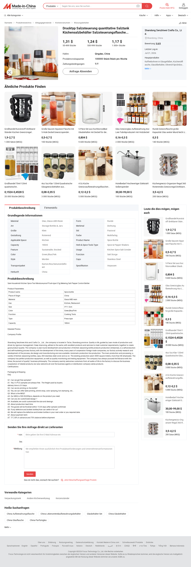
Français (55, 545)
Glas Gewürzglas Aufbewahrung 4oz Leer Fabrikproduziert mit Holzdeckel (174, 287)
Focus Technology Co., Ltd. (93, 551)
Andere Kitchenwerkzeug (38, 498)
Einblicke (149, 542)
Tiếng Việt (162, 545)
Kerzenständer (62, 498)
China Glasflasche (15, 520)
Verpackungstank (12, 498)
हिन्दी (134, 545)
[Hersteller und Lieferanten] (19, 6)
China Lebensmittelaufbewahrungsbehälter (61, 513)
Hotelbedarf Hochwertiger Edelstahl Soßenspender (174, 399)
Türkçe (152, 545)
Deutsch (89, 545)
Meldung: (18, 448)
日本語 (127, 545)
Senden (29, 474)
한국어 (118, 545)
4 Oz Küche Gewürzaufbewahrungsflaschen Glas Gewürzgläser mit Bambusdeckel (174, 376)
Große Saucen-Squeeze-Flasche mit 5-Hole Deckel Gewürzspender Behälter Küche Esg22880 (174, 242)
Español (34, 545)
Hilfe (157, 15)
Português (44, 545)
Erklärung (52, 542)
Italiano (79, 545)
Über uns (41, 542)
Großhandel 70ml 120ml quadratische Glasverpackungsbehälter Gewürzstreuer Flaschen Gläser (174, 332)
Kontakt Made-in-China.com (108, 542)
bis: (21, 441)
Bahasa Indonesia (177, 545)
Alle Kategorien (14, 15)
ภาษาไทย (143, 545)
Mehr (147, 68)
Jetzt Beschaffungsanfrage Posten (79, 479)
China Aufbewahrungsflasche (20, 513)
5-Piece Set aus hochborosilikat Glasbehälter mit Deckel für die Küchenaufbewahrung (174, 265)
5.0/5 (158, 43)
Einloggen (183, 7)
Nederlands (100, 545)
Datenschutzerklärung (85, 542)
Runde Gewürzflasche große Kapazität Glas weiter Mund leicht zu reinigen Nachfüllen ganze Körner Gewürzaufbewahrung (174, 309)
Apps (168, 15)
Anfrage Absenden (80, 71)
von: (20, 434)
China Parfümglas (38, 520)
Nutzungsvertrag (66, 542)
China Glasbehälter (117, 513)
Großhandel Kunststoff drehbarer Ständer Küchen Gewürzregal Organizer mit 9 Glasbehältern (174, 220)
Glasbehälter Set (94, 513)
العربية (110, 545)
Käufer (142, 15)
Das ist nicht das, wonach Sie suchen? (41, 479)
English (25, 545)
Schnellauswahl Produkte (132, 542)
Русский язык (67, 545)
